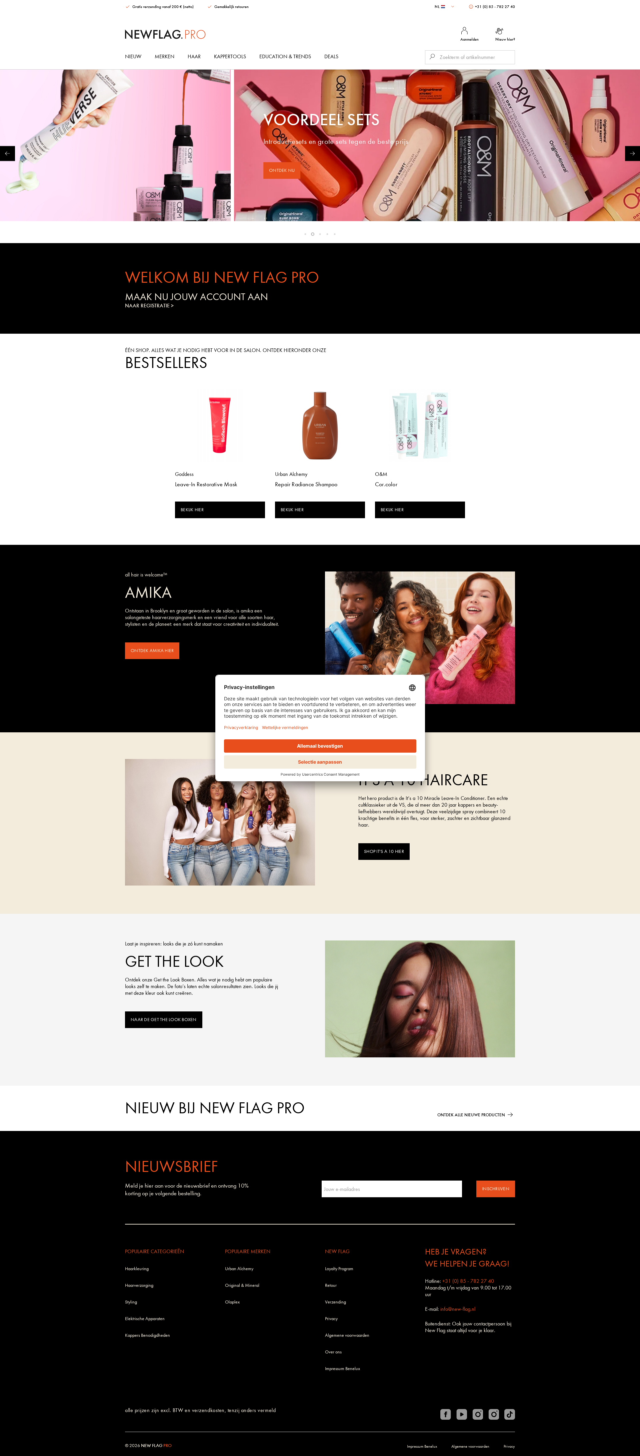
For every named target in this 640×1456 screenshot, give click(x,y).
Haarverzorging (139, 1285)
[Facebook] (445, 1414)
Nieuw (133, 56)
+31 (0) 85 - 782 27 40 (494, 6)
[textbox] (445, 6)
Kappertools (230, 56)
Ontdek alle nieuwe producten (471, 1114)
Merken (164, 56)
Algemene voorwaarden (347, 1335)
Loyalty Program (339, 1269)
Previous (7, 153)
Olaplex (232, 1302)
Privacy (331, 1318)
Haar (194, 56)
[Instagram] (477, 1414)
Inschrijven (495, 1189)
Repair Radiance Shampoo (306, 484)
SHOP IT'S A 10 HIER (384, 851)
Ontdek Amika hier (152, 650)
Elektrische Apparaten (145, 1318)
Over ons (333, 1352)
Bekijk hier (192, 510)
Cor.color (386, 484)
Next (632, 153)
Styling (131, 1302)
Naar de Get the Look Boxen (164, 1019)
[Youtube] (461, 1414)
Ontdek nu (129, 170)
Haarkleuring (137, 1269)
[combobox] (445, 6)
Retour (331, 1285)
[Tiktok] (509, 1414)
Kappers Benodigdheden (147, 1335)
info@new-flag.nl (457, 1309)
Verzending (335, 1302)
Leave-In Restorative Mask (206, 484)
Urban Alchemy (239, 1269)
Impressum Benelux (342, 1368)
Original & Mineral (242, 1285)
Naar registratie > (149, 305)
